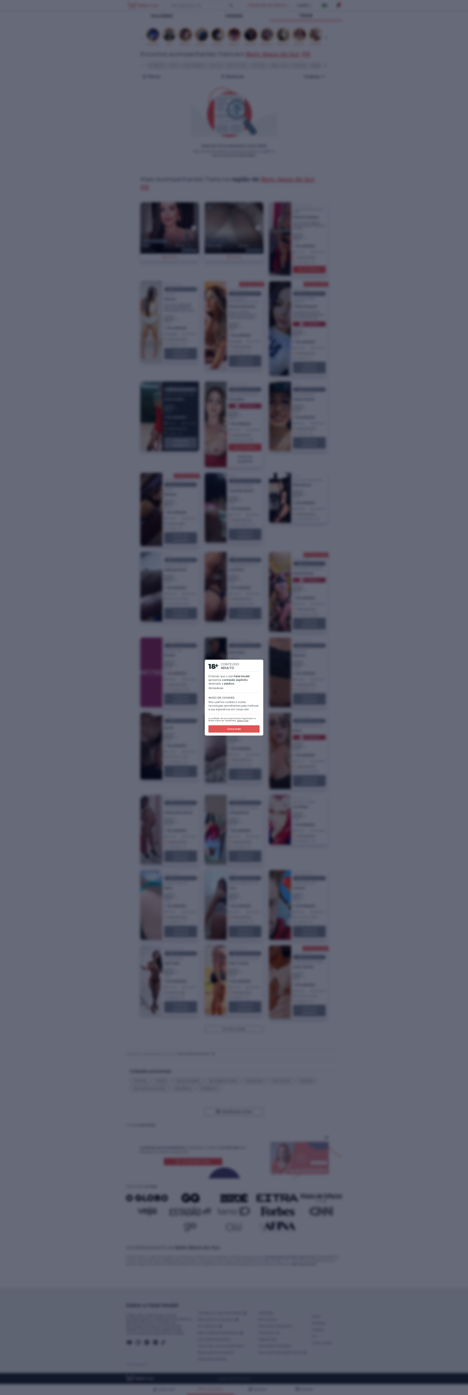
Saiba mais (242, 720)
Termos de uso (215, 687)
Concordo (234, 729)
